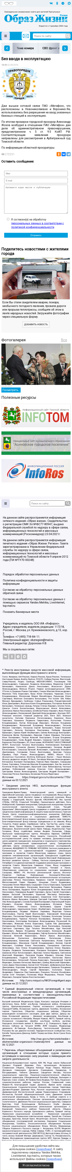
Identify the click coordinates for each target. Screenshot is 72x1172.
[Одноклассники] (59, 154)
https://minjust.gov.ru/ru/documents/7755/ (46, 777)
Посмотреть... (11, 390)
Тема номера (25, 48)
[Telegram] (68, 154)
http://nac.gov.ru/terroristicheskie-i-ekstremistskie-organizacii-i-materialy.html (36, 1040)
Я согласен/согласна (36, 1165)
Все (64, 340)
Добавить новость (36, 324)
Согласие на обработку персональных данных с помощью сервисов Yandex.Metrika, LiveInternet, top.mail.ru (34, 602)
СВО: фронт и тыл (53, 48)
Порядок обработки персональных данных (31, 574)
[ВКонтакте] (64, 154)
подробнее (44, 1149)
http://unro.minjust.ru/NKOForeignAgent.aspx (45, 980)
